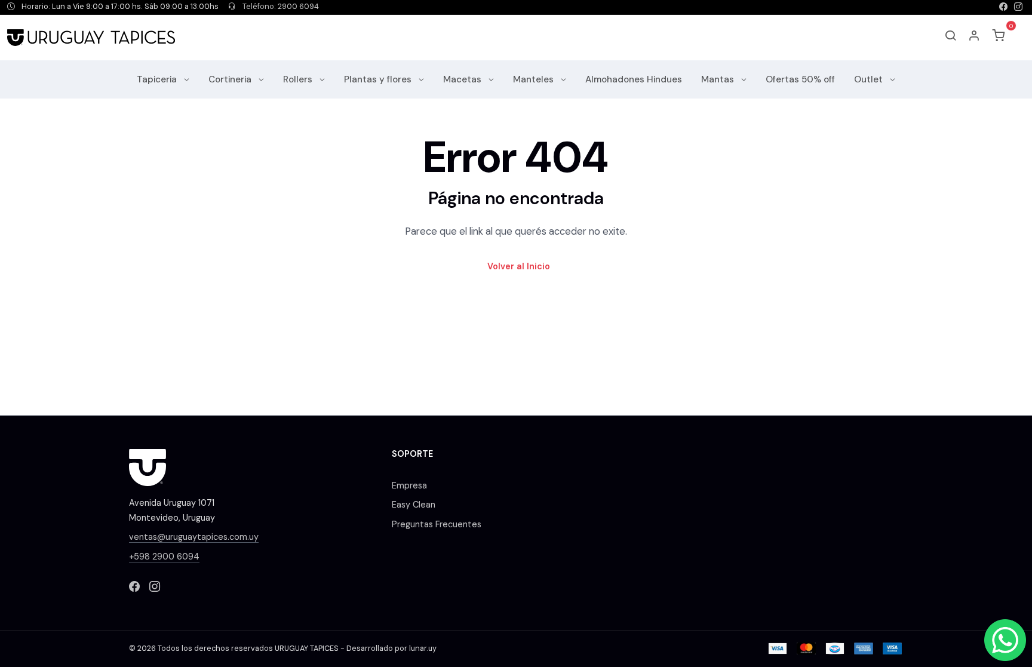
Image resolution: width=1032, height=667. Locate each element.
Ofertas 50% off (800, 79)
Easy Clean (413, 504)
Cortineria (231, 79)
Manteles (534, 79)
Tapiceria (158, 79)
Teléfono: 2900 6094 (280, 6)
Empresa (409, 485)
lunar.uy (423, 648)
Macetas (463, 79)
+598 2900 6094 (164, 556)
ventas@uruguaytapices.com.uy (194, 536)
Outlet (869, 79)
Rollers (299, 79)
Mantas (718, 79)
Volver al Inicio (518, 266)
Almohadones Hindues (633, 79)
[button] (975, 37)
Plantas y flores (379, 79)
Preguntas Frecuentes (436, 524)
